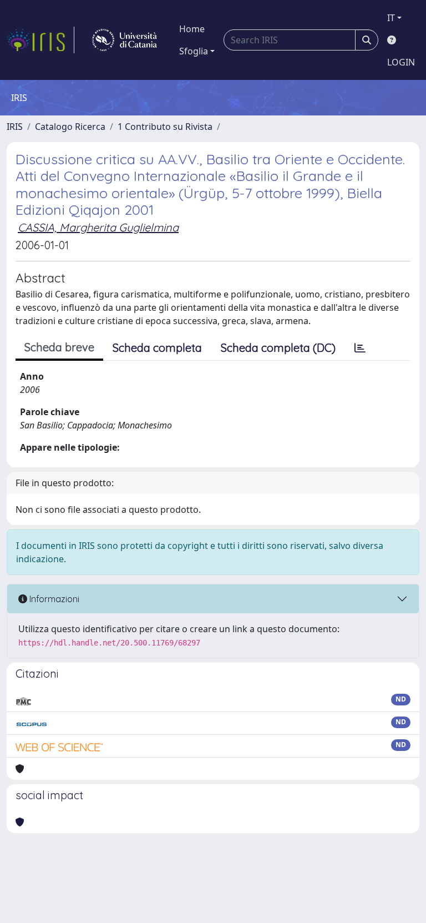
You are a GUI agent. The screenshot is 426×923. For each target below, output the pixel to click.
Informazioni (53, 598)
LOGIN (401, 62)
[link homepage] (40, 40)
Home (192, 29)
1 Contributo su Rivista (165, 126)
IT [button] (391, 18)
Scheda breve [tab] (59, 347)
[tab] (360, 348)
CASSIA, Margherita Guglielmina (98, 227)
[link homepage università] (124, 40)
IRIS (15, 126)
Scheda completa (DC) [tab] (278, 348)
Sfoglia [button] (193, 51)
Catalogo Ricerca (70, 126)
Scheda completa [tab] (157, 348)
